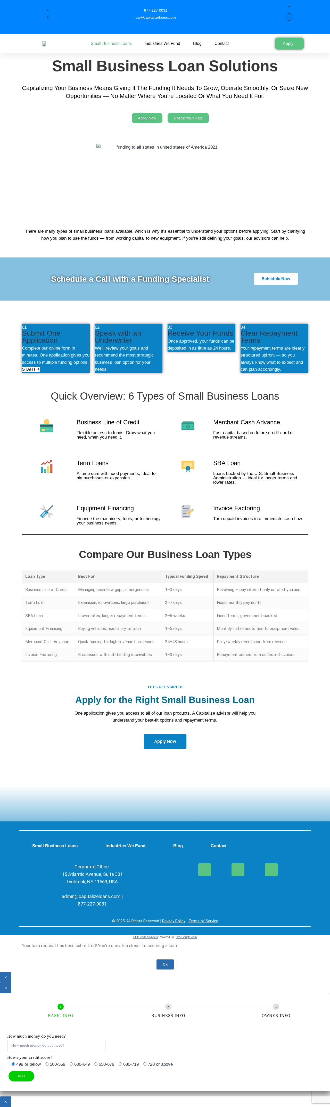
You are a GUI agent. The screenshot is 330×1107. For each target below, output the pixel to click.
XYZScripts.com (186, 937)
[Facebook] (204, 869)
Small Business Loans (111, 43)
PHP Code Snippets (145, 937)
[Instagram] (238, 869)
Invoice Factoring (236, 508)
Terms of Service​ (203, 921)
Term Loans (93, 462)
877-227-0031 (92, 904)
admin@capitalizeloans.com (91, 896)
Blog (197, 43)
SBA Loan (227, 462)
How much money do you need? (36, 1036)
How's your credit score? (29, 1057)
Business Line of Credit (108, 422)
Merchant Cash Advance (246, 422)
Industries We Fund (162, 43)
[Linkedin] (271, 869)
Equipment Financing (105, 508)
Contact (221, 43)
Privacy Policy (173, 921)
